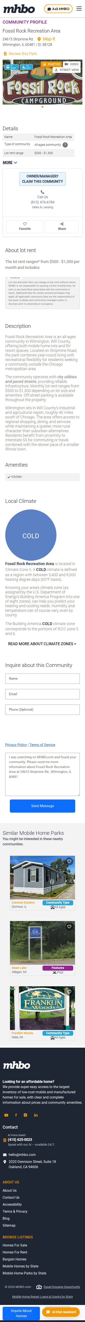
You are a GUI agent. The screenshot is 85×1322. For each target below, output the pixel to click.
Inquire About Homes (21, 1313)
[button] (69, 861)
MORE (7, 162)
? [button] (65, 145)
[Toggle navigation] (79, 8)
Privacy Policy (16, 745)
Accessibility (12, 1204)
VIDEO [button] (74, 64)
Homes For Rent (15, 1252)
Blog (6, 1218)
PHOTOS (53, 64)
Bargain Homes (14, 1259)
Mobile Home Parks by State (24, 1273)
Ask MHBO (60, 9)
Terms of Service (42, 745)
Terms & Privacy (15, 1211)
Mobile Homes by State (20, 1266)
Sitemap (9, 1225)
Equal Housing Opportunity (62, 1287)
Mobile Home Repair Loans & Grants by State (42, 1296)
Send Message (42, 806)
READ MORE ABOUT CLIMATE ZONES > (42, 643)
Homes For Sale (15, 1245)
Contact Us (11, 1197)
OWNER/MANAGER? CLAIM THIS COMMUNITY (42, 179)
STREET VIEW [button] (69, 70)
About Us (10, 1190)
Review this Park (22, 53)
